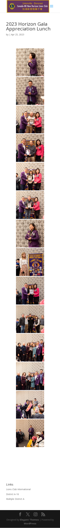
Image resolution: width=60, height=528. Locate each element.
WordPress (30, 523)
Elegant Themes (29, 519)
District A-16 (12, 494)
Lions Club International (18, 489)
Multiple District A (15, 498)
